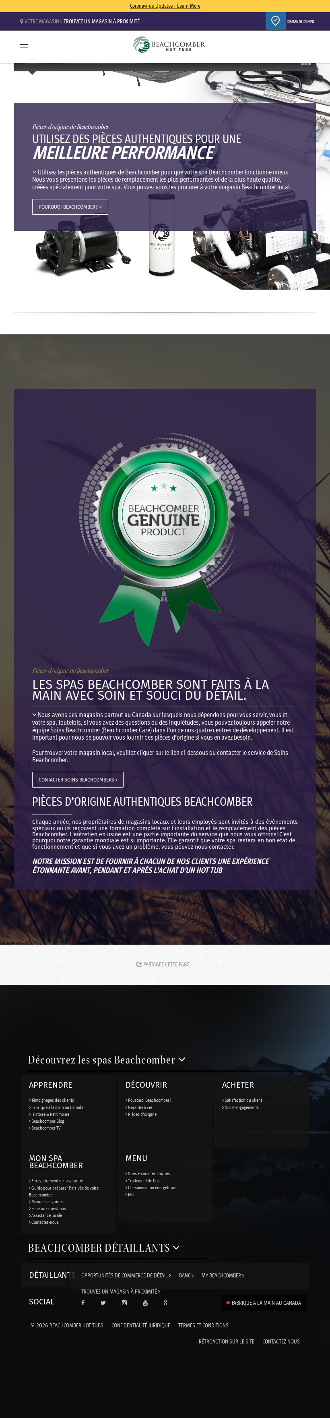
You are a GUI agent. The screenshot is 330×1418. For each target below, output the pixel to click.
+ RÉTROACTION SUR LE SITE (224, 1341)
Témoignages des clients (52, 1099)
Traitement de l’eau (144, 1180)
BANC (185, 1275)
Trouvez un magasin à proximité (102, 21)
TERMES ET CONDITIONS (203, 1325)
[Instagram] (124, 1303)
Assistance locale (46, 1215)
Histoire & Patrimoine (50, 1113)
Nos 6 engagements (241, 1107)
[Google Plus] (166, 1303)
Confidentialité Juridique (140, 1325)
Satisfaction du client (243, 1099)
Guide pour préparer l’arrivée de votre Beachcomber (64, 1191)
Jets (130, 1194)
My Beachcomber (222, 1275)
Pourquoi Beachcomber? (69, 206)
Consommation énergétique (151, 1187)
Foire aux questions (48, 1208)
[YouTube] (145, 1303)
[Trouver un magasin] (276, 21)
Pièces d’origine (142, 1113)
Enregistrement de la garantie (57, 1180)
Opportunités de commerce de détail (125, 1275)
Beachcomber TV (46, 1127)
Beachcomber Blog (47, 1120)
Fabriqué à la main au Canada (57, 1107)
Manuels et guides (47, 1201)
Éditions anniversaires (169, 48)
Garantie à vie (139, 1107)
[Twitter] (103, 1303)
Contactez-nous (45, 1221)
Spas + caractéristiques (148, 1173)
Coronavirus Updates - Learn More (165, 5)
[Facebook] (83, 1303)
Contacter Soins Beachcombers (77, 779)
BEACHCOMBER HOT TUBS (66, 1325)
